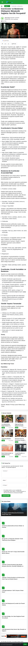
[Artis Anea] (10, 2)
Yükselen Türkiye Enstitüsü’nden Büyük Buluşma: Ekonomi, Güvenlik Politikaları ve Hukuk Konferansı (12, 566)
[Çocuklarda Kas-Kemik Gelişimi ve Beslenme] (7, 421)
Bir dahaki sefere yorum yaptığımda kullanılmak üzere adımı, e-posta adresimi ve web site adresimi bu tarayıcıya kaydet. (15, 491)
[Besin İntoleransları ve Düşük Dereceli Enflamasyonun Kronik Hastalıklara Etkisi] (7, 450)
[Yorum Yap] (2, 44)
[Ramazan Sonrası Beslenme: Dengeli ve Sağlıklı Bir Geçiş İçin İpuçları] (20, 436)
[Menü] (2, 2)
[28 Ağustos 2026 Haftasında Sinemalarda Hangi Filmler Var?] (14, 509)
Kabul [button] (25, 644)
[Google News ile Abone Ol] (5, 40)
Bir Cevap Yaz (6, 463)
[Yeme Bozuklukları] (7, 436)
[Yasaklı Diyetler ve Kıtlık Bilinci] (20, 450)
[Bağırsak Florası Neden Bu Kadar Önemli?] (20, 421)
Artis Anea (7, 17)
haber (22, 641)
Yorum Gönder (6, 495)
